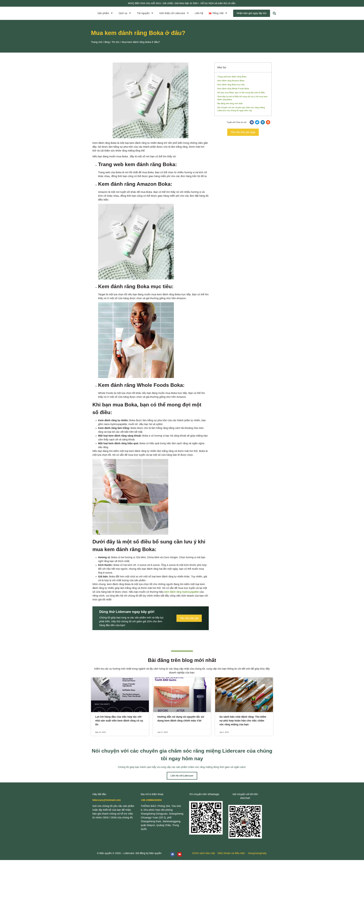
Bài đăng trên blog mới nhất (229, 103)
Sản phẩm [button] (103, 13)
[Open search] (274, 13)
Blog (107, 42)
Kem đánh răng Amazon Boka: (231, 80)
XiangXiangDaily (257, 853)
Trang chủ (96, 42)
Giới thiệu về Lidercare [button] (172, 13)
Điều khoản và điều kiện (231, 853)
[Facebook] (172, 854)
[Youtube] (179, 854)
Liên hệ (199, 13)
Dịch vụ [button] (123, 13)
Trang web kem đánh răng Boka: (232, 76)
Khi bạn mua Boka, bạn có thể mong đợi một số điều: (241, 92)
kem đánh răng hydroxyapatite (181, 591)
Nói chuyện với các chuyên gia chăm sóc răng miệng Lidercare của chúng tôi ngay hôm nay (241, 109)
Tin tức (116, 42)
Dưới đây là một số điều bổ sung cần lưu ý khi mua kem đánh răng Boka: (242, 98)
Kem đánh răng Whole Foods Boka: (233, 88)
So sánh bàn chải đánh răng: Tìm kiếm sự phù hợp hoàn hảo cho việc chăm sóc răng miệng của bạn (242, 720)
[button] (218, 13)
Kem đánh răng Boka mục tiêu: (231, 84)
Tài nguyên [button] (143, 13)
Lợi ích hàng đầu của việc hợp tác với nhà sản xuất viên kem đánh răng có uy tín (119, 720)
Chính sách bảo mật (203, 853)
